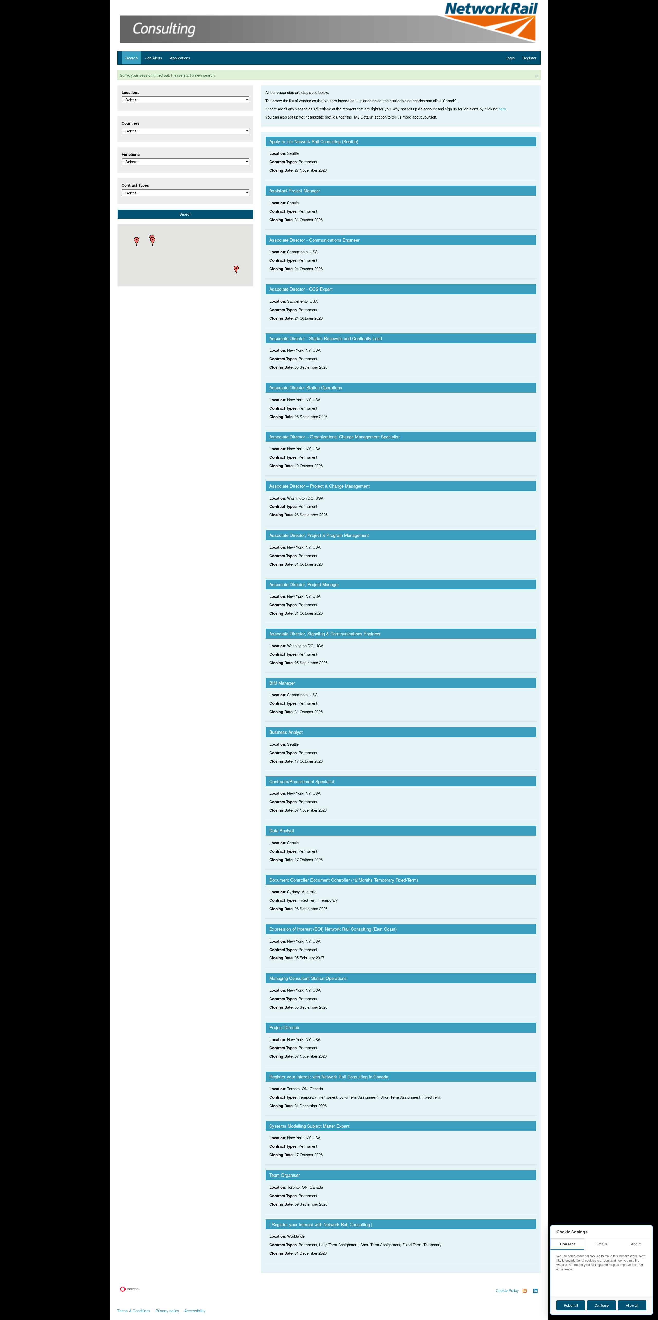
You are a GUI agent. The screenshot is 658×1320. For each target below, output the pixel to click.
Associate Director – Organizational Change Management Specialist (334, 436)
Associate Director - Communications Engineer (314, 240)
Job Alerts (153, 57)
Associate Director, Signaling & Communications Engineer (325, 633)
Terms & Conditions (133, 1310)
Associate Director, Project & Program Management (319, 535)
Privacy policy (167, 1310)
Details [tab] (601, 1243)
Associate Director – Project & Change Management (319, 486)
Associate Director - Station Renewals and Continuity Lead (325, 338)
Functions (131, 154)
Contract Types (135, 185)
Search (131, 57)
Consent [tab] (567, 1244)
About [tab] (636, 1243)
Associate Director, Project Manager (304, 584)
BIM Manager (282, 683)
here (502, 108)
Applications (180, 57)
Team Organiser (284, 1175)
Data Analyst (281, 830)
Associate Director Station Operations (305, 387)
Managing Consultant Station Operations (308, 978)
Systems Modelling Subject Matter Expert (309, 1126)
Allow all (632, 1305)
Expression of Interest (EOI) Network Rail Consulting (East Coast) (333, 929)
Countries (130, 123)
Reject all (571, 1305)
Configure (602, 1305)
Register (529, 57)
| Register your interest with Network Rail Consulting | (320, 1224)
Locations (130, 92)
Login (510, 57)
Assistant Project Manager (294, 190)
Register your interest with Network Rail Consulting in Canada (328, 1076)
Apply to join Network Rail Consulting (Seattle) (313, 141)
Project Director (284, 1027)
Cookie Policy (507, 1290)
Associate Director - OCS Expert (301, 289)
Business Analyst (286, 732)
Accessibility (194, 1310)
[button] (152, 241)
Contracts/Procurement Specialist (301, 781)
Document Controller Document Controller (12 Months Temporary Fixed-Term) (343, 879)
